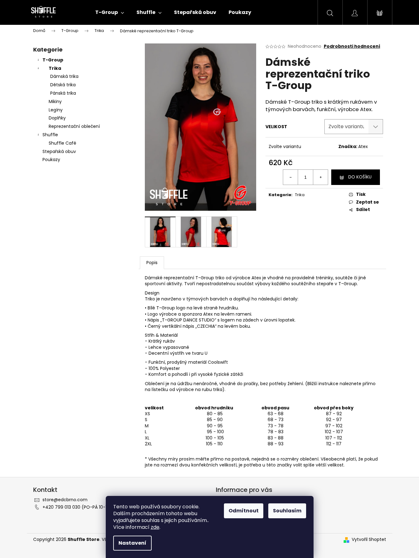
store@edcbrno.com (64, 500)
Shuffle (50, 135)
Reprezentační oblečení (74, 126)
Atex (363, 146)
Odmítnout (244, 510)
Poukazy (51, 159)
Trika (55, 68)
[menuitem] (109, 12)
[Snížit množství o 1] (290, 177)
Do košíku (360, 177)
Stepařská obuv (59, 151)
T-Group (52, 60)
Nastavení (132, 543)
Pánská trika (63, 93)
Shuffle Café (62, 143)
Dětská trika (63, 85)
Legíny (56, 110)
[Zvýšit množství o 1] (320, 177)
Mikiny (55, 101)
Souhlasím (287, 510)
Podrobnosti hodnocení (352, 46)
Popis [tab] (152, 262)
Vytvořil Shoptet (369, 539)
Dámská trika (64, 76)
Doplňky (57, 118)
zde (155, 527)
